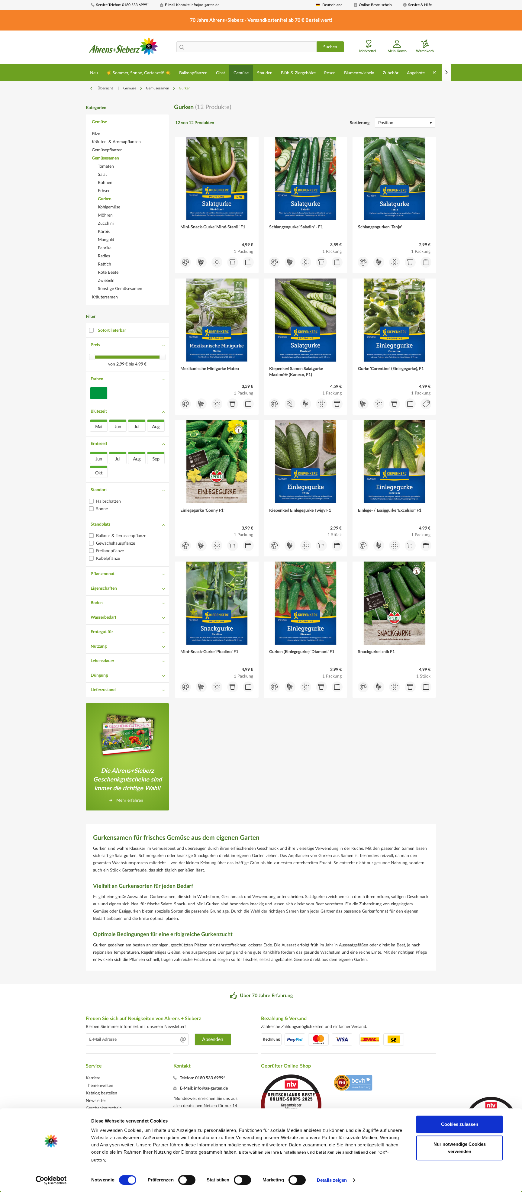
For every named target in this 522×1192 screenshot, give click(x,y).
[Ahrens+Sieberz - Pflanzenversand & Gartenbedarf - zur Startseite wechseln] (123, 48)
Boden (97, 603)
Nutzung (99, 646)
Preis (95, 345)
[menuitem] (123, 5)
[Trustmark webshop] (353, 1083)
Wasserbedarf (103, 617)
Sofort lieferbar (112, 330)
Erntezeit (99, 444)
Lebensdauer (102, 661)
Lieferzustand (103, 690)
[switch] (186, 1180)
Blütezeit (99, 411)
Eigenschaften (104, 588)
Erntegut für (102, 632)
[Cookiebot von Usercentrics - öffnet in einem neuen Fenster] (51, 1180)
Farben (97, 379)
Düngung (99, 675)
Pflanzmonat (102, 574)
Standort (99, 490)
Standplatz (100, 524)
